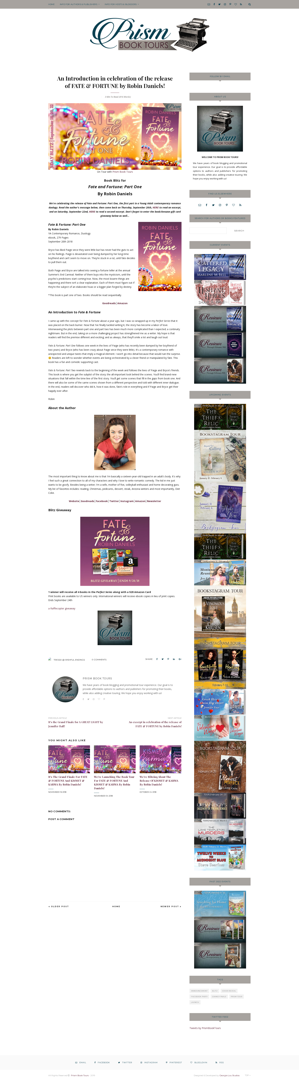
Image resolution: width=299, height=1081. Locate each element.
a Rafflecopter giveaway (61, 608)
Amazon (122, 303)
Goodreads (109, 303)
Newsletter (154, 501)
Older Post (60, 906)
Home (51, 4)
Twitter (114, 501)
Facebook (102, 501)
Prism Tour (236, 997)
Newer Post (170, 906)
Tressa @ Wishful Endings (69, 659)
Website (74, 501)
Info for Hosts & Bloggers (121, 4)
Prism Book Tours (122, 171)
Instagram (127, 501)
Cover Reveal (229, 991)
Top (247, 1075)
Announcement (199, 991)
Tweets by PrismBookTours (205, 1028)
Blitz (215, 991)
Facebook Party (199, 997)
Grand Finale (219, 997)
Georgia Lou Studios (229, 1075)
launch (195, 1002)
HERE (156, 207)
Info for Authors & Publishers (78, 4)
